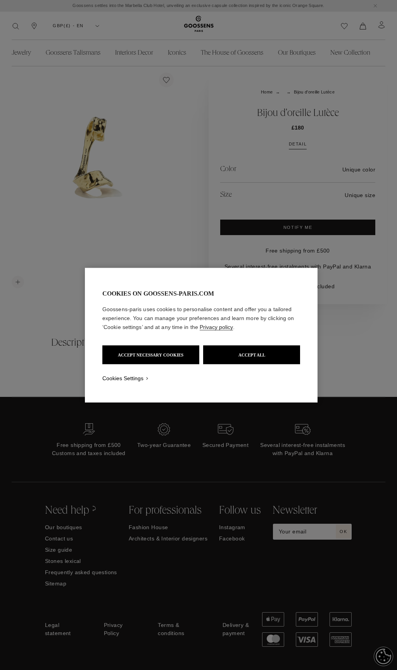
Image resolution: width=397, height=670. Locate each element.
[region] (201, 335)
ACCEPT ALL (251, 354)
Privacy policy (216, 327)
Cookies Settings (122, 378)
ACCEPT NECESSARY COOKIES (150, 354)
